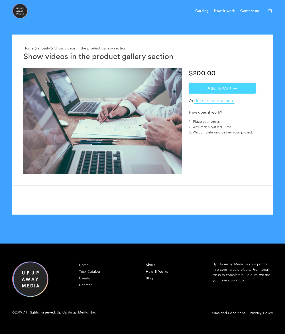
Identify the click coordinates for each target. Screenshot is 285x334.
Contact (85, 284)
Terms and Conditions (228, 312)
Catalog (202, 11)
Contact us (249, 11)
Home (28, 48)
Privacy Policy (261, 312)
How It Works (157, 271)
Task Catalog (89, 271)
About (150, 264)
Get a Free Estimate (214, 100)
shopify (44, 48)
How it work (224, 11)
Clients (84, 278)
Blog (149, 278)
